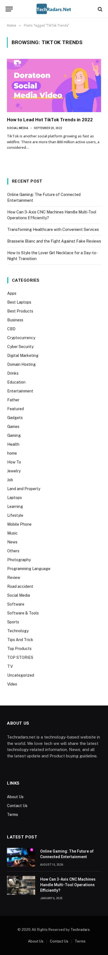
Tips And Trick (20, 639)
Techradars (80, 930)
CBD (11, 329)
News (12, 542)
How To (14, 462)
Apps (11, 293)
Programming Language (28, 568)
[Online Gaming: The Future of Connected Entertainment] (21, 857)
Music (12, 533)
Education (16, 382)
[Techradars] (54, 9)
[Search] (99, 9)
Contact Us (17, 805)
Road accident (20, 586)
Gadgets (15, 417)
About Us (15, 797)
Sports (13, 622)
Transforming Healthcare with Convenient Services (53, 229)
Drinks (13, 373)
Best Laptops (19, 302)
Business (15, 320)
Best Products (20, 311)
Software (15, 604)
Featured (15, 409)
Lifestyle (15, 515)
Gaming (14, 435)
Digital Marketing (22, 355)
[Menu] (9, 9)
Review (13, 577)
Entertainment (20, 391)
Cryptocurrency (21, 338)
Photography (19, 560)
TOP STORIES (20, 657)
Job (10, 480)
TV (10, 666)
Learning (15, 506)
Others (13, 551)
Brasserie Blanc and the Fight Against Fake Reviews (54, 241)
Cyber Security (20, 346)
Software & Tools (23, 613)
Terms (12, 814)
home (12, 453)
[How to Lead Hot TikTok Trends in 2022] (54, 85)
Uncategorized (20, 675)
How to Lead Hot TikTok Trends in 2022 (50, 119)
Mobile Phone (19, 524)
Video (12, 684)
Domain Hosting (21, 364)
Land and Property (23, 489)
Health (13, 444)
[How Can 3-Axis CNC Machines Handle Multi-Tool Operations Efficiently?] (21, 885)
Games (13, 426)
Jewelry (13, 471)
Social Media (18, 595)
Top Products (19, 648)
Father (13, 400)
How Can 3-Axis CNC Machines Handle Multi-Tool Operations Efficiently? (68, 885)
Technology (18, 631)
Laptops (14, 497)
